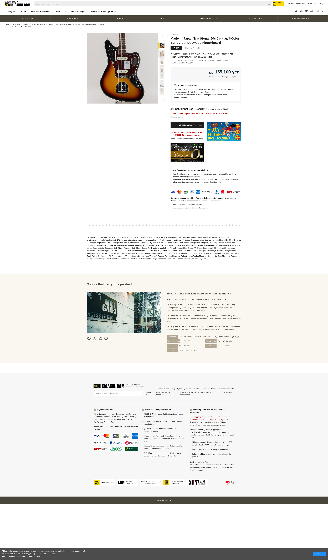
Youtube (106, 338)
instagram (100, 338)
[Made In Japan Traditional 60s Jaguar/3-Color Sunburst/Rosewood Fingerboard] (161, 45)
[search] (269, 3)
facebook (89, 338)
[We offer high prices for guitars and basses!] (224, 131)
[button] (162, 36)
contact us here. (180, 97)
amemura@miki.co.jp (188, 350)
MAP (237, 337)
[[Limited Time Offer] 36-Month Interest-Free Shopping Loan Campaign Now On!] (187, 152)
